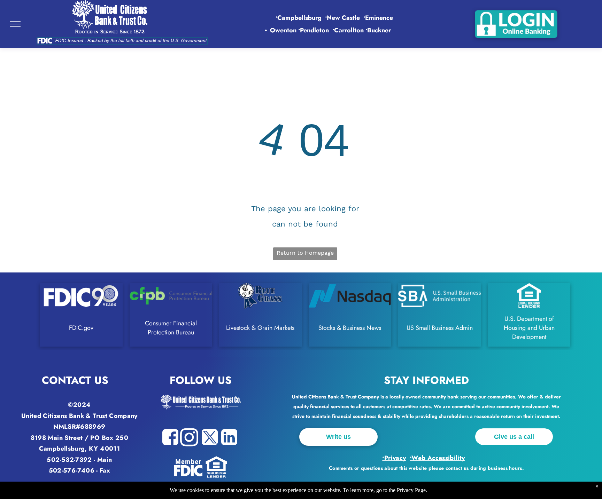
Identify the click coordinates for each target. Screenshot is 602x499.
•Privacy (394, 457)
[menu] (15, 24)
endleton (314, 30)
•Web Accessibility (437, 457)
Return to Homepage (305, 253)
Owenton (283, 30)
